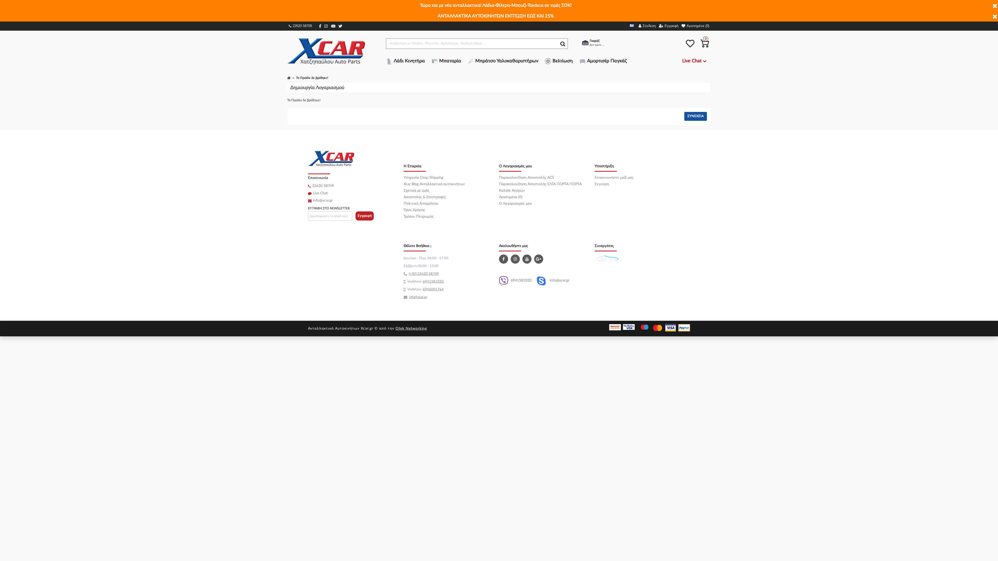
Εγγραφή (365, 216)
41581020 (435, 281)
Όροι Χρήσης (414, 210)
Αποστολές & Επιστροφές (425, 197)
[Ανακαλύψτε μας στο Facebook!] (504, 259)
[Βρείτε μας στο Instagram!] (516, 259)
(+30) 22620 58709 (424, 274)
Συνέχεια (695, 116)
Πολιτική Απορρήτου (421, 203)
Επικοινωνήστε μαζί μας (614, 177)
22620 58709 (302, 26)
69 (425, 281)
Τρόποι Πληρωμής (419, 216)
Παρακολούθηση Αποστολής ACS (526, 177)
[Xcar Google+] (539, 259)
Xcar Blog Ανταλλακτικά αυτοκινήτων (434, 184)
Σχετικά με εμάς (416, 190)
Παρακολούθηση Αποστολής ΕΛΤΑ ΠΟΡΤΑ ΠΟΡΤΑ (540, 184)
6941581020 (521, 280)
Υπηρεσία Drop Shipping (423, 177)
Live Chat (320, 193)
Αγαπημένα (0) (510, 197)
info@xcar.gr (323, 200)
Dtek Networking (411, 328)
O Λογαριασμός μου (515, 203)
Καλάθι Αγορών (512, 190)
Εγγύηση (602, 184)
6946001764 (433, 289)
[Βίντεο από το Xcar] (527, 259)
